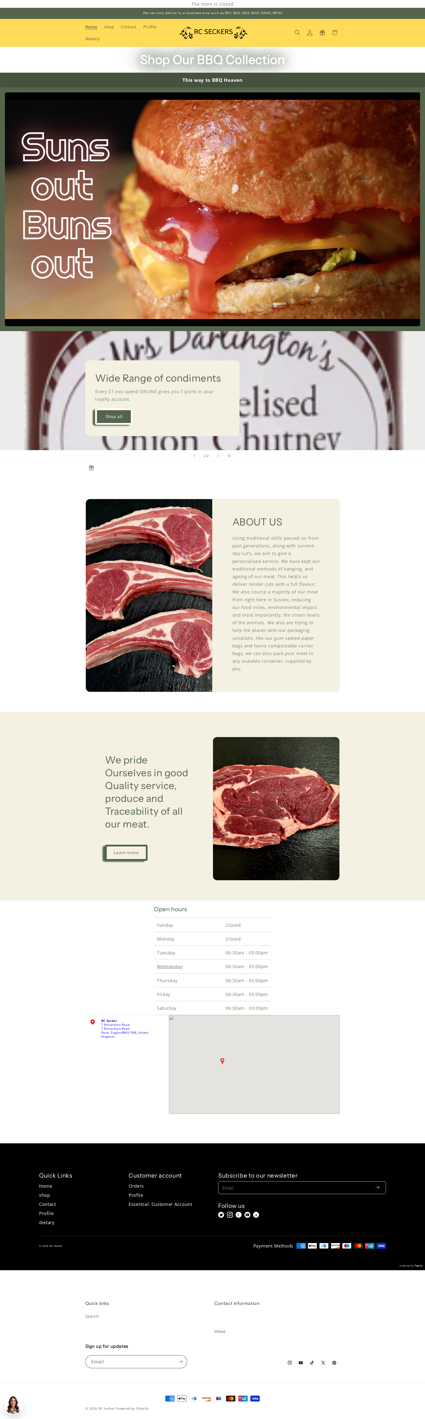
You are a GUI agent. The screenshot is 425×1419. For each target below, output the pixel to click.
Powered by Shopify (132, 1408)
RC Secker (107, 1408)
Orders (136, 1186)
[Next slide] (217, 455)
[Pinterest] (239, 1215)
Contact (47, 1204)
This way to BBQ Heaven (212, 80)
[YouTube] (247, 1215)
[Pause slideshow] (230, 455)
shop (44, 1195)
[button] (297, 32)
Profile (46, 1213)
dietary (47, 1222)
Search (92, 1316)
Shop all (113, 416)
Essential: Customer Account (160, 1204)
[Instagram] (230, 1215)
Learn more (126, 852)
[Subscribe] (180, 1361)
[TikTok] (256, 1215)
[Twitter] (221, 1215)
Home (45, 1186)
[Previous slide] (194, 455)
